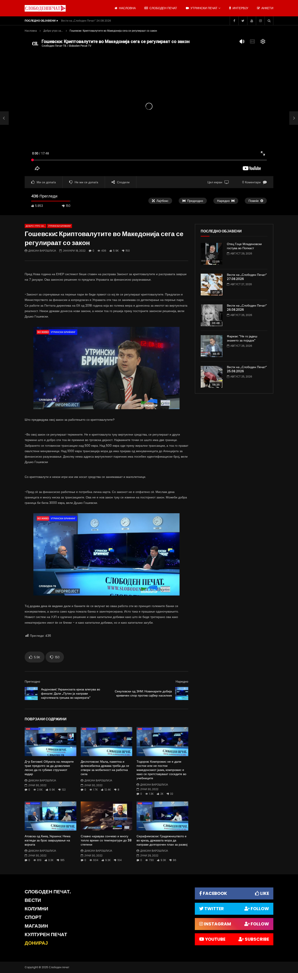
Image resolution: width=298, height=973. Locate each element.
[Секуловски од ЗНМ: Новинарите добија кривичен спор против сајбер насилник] (181, 693)
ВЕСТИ (33, 900)
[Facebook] (234, 20)
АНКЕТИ (266, 8)
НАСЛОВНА (127, 8)
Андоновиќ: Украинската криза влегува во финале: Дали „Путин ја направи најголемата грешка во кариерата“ (70, 693)
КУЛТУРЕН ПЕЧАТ (46, 934)
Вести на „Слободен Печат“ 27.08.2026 (247, 277)
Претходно (32, 681)
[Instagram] (260, 20)
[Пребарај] (269, 20)
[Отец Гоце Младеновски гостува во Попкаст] (212, 254)
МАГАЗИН (36, 926)
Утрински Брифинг (59, 226)
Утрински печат (204, 8)
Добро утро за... (53, 31)
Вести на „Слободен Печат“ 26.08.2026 (247, 307)
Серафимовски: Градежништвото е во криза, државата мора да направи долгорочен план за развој (162, 840)
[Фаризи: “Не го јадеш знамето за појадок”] (212, 346)
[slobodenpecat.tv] (45, 8)
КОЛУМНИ (36, 908)
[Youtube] (251, 20)
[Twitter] (242, 20)
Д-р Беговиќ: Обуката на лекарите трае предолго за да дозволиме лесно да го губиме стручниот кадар (49, 767)
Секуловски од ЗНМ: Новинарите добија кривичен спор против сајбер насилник (143, 693)
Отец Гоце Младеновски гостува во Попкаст (244, 246)
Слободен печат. (48, 891)
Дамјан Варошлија (42, 250)
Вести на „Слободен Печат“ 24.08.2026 (86, 20)
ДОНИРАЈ (36, 943)
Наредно (182, 681)
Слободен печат (163, 8)
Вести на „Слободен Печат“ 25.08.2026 (247, 369)
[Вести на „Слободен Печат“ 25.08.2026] (212, 377)
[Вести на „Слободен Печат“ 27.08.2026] (212, 284)
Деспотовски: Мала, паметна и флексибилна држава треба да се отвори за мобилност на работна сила (105, 767)
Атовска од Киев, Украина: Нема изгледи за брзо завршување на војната (47, 840)
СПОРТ (33, 917)
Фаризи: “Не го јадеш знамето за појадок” (242, 338)
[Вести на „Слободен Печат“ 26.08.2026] (212, 315)
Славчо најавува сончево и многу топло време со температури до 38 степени (106, 840)
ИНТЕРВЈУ (240, 8)
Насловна (31, 31)
